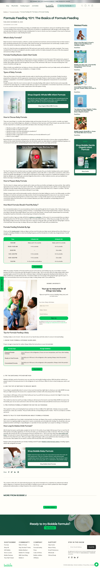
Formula (6, 545)
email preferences (85, 552)
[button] (92, 6)
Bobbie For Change (24, 552)
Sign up (53, 318)
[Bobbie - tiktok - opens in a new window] (77, 557)
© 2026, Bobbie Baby (68, 564)
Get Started (50, 528)
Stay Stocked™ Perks (25, 547)
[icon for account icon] (89, 6)
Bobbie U (6, 12)
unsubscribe (92, 552)
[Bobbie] (50, 5)
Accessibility (93, 564)
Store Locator (8, 552)
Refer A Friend (23, 545)
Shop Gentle (85, 171)
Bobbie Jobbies (38, 555)
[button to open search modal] (82, 6)
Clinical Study (52, 555)
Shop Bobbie (37, 266)
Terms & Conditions (78, 564)
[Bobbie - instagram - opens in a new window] (72, 557)
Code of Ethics (38, 552)
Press (35, 550)
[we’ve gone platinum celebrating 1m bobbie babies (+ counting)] (50, 1)
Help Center (51, 545)
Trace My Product (9, 557)
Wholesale (51, 552)
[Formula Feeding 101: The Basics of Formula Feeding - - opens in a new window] (9, 472)
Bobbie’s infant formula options (51, 441)
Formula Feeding (14, 12)
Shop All (6, 547)
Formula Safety (38, 547)
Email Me (91, 547)
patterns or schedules (35, 217)
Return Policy (52, 547)
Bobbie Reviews (8, 555)
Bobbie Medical (23, 550)
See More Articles (50, 507)
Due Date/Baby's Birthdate (46, 302)
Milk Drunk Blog (23, 555)
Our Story (36, 545)
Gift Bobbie (7, 550)
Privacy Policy (86, 564)
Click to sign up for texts (81, 549)
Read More (77, 47)
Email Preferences (53, 550)
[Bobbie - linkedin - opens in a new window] (74, 557)
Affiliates (36, 557)
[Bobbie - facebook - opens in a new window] (69, 557)
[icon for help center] (85, 6)
